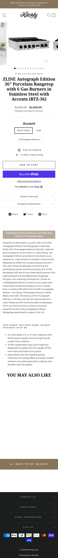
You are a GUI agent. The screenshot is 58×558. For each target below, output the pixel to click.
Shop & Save (28, 507)
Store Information (28, 517)
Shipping (19, 111)
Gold (38, 130)
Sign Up (28, 527)
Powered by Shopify (29, 555)
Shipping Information (29, 204)
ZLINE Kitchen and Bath (29, 74)
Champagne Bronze (29, 139)
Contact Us (28, 497)
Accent (29, 123)
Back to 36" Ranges (31, 464)
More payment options (29, 181)
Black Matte (23, 130)
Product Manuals (29, 196)
